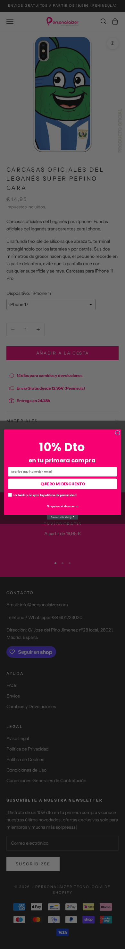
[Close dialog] (118, 433)
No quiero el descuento (63, 506)
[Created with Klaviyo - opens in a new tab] (62, 517)
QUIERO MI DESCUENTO (62, 483)
